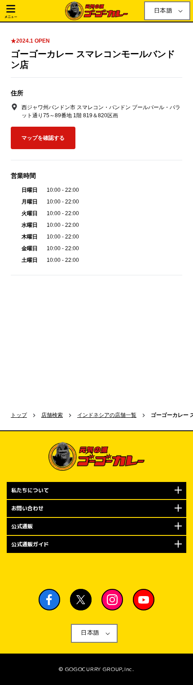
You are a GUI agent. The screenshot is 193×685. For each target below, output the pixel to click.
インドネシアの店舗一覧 (106, 415)
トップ (19, 415)
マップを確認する (43, 138)
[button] (34, 11)
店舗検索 (52, 415)
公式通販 (22, 526)
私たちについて (30, 490)
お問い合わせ (27, 508)
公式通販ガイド (30, 544)
